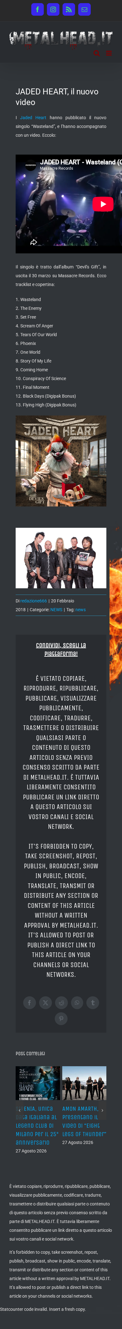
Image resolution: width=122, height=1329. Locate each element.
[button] (19, 1114)
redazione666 (33, 600)
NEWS (56, 609)
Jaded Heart (33, 117)
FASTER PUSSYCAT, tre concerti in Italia (84, 1117)
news (80, 609)
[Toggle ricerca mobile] (97, 53)
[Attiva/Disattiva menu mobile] (109, 53)
